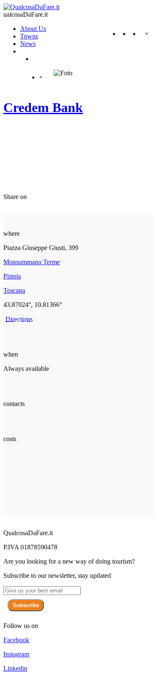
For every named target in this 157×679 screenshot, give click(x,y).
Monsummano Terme (31, 261)
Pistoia (12, 276)
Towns (29, 36)
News (28, 43)
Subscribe (26, 605)
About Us (33, 28)
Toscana (14, 290)
